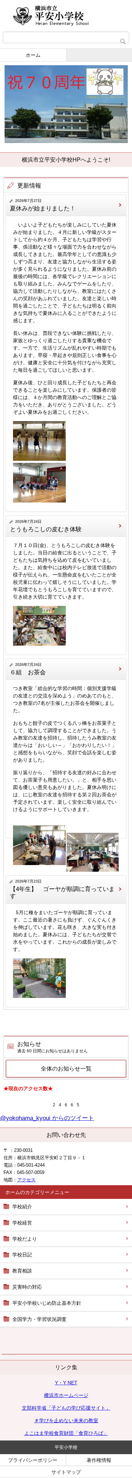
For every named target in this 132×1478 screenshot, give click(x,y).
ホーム (33, 55)
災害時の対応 (27, 1287)
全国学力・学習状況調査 (39, 1319)
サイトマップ (66, 1472)
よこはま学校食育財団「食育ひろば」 (66, 1433)
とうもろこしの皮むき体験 (46, 529)
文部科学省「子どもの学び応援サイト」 (66, 1408)
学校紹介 (22, 1206)
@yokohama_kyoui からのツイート (47, 1118)
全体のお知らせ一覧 (66, 1069)
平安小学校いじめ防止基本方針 (46, 1303)
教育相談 (22, 1271)
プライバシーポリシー (32, 1460)
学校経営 (22, 1223)
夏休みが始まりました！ (43, 208)
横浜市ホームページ (66, 1395)
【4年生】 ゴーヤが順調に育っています (62, 892)
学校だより (24, 1239)
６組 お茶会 (28, 672)
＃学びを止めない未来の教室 (66, 1420)
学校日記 (22, 1254)
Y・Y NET (66, 1382)
